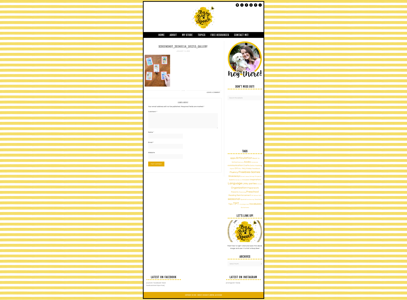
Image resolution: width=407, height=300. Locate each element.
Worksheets (245, 207)
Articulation (244, 157)
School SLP (257, 195)
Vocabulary (255, 204)
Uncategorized (244, 204)
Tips (230, 204)
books (247, 162)
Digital (232, 168)
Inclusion (246, 180)
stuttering (250, 199)
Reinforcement (244, 195)
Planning (242, 192)
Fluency (234, 172)
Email (151, 142)
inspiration (255, 180)
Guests (232, 180)
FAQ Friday (247, 168)
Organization (239, 187)
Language (235, 183)
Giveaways (234, 176)
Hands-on (238, 180)
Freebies (244, 172)
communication (235, 165)
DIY (236, 168)
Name (151, 132)
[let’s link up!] (244, 231)
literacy (259, 183)
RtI (252, 195)
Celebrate (254, 162)
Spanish (243, 199)
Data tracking (256, 165)
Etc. (239, 168)
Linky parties (250, 183)
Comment (152, 111)
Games (255, 172)
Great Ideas (245, 176)
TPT (236, 203)
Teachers (258, 199)
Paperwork (253, 188)
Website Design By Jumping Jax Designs (210, 295)
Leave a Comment (213, 92)
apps (233, 158)
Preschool (252, 192)
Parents (234, 192)
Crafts (246, 165)
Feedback (256, 168)
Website (151, 152)
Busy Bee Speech (203, 17)
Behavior (241, 162)
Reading (232, 195)
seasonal (234, 199)
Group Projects (255, 176)
